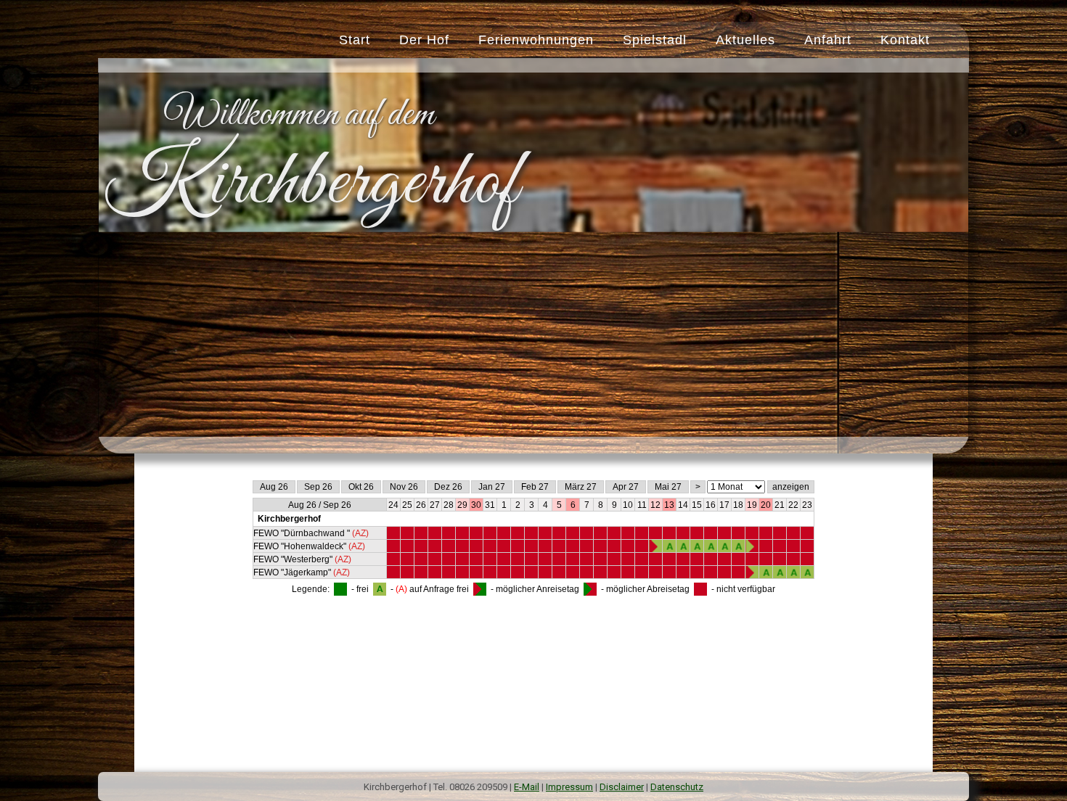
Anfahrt (827, 40)
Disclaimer (622, 786)
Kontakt (905, 40)
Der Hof (424, 40)
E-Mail (526, 786)
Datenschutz (676, 786)
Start (354, 40)
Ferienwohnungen (536, 40)
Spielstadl (655, 40)
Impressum (569, 786)
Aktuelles (745, 40)
